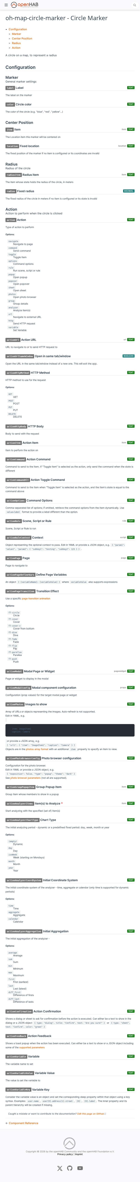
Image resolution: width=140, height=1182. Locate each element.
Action (16, 47)
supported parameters (32, 1047)
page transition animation (36, 598)
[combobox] (135, 5)
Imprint (79, 1154)
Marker (16, 34)
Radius (16, 43)
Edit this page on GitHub (91, 1113)
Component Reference (23, 1123)
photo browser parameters (25, 777)
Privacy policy (65, 1154)
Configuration (18, 29)
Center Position (22, 38)
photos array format (37, 749)
